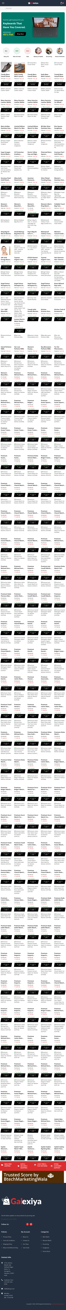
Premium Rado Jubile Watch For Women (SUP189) (46, 928)
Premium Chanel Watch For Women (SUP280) (46, 541)
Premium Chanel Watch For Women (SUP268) (19, 486)
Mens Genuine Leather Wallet (6, 101)
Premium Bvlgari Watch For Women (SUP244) (5, 790)
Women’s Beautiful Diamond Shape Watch (5, 207)
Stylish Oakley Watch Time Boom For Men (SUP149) (59, 1150)
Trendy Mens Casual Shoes (5, 75)
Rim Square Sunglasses (58, 127)
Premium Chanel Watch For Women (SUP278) (19, 541)
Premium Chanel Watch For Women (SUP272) (5, 514)
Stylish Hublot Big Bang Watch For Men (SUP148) (46, 1150)
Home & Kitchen (60, 56)
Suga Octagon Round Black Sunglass (5, 154)
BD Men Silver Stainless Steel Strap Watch (46, 128)
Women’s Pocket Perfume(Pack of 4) (32, 350)
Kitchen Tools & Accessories (59, 310)
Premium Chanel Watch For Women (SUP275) (46, 514)
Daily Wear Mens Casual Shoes (45, 76)
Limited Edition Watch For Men (19, 127)
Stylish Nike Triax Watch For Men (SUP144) (59, 1121)
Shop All (6, 56)
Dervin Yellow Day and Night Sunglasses (32, 154)
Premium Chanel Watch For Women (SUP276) (59, 514)
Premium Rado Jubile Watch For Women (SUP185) (59, 901)
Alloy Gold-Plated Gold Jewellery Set (18, 180)
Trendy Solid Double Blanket (33, 310)
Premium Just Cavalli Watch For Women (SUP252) (45, 597)
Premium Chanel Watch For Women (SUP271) (59, 486)
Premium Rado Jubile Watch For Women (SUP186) (6, 928)
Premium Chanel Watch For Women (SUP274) (32, 514)
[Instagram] (31, 1224)
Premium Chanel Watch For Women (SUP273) (19, 514)
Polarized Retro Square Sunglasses (46, 154)
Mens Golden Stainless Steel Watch (6, 128)
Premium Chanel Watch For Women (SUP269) (32, 486)
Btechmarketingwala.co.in (58, 1304)
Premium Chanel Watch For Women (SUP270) (46, 486)
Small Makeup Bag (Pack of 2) (19, 233)
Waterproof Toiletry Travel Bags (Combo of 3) (46, 234)
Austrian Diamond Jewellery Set (32, 180)
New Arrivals (17, 56)
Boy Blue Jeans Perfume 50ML (46, 348)
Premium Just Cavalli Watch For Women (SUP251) (32, 597)
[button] (20, 34)
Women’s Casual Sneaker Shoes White (59, 234)
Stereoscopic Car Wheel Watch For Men (59, 102)
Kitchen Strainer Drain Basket (46, 311)
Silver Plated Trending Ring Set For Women (46, 180)
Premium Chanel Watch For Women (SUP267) (5, 486)
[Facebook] (27, 1224)
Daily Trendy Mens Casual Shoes (18, 76)
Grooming (49, 56)
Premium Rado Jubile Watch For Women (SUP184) (46, 901)
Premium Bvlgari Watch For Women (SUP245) (19, 790)
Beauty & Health (38, 56)
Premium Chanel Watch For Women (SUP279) (32, 541)
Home (3, 8)
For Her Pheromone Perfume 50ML (59, 349)
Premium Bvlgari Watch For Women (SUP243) (59, 763)
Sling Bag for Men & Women (6, 233)
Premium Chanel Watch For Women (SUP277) (5, 541)
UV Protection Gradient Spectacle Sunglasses (19, 155)
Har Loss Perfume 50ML (19, 348)
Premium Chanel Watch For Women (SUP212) (59, 818)
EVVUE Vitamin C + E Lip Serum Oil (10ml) (33, 259)
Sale (27, 56)
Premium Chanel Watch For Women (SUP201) (59, 984)
